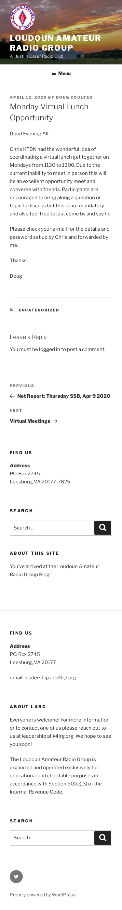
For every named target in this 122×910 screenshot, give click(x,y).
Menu (64, 73)
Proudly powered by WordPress (42, 894)
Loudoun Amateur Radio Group (56, 43)
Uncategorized (39, 310)
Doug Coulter (74, 97)
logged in (49, 349)
